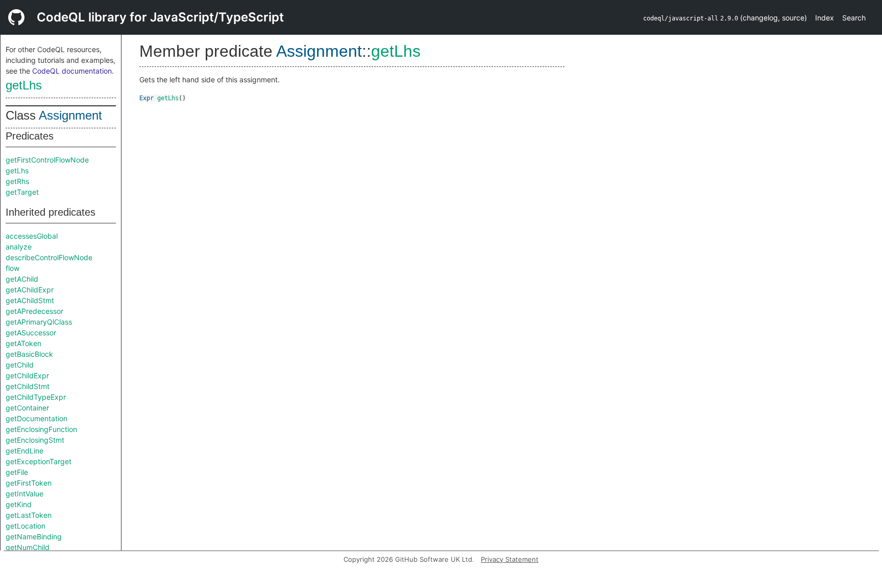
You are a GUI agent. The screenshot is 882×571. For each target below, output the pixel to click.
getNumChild (28, 547)
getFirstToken (29, 482)
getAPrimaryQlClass (39, 321)
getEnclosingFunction (41, 429)
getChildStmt (28, 386)
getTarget (22, 192)
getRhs (17, 181)
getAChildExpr (30, 289)
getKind (19, 504)
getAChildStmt (30, 300)
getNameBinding (34, 536)
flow (12, 268)
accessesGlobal (32, 236)
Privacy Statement (509, 559)
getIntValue (24, 493)
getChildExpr (27, 375)
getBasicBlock (29, 354)
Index (824, 17)
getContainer (27, 407)
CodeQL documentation (72, 70)
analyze (19, 246)
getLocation (25, 525)
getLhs (24, 85)
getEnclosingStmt (35, 440)
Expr (146, 98)
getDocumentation (36, 418)
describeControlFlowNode (49, 257)
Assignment (70, 115)
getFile (17, 472)
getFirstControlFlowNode (47, 159)
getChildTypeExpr (36, 397)
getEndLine (24, 450)
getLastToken (29, 515)
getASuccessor (31, 332)
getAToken (23, 343)
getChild (20, 364)
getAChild (22, 279)
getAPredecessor (34, 311)
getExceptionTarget (38, 461)
